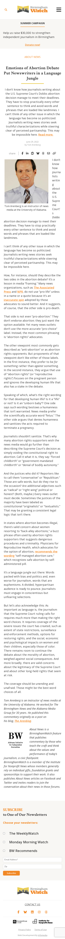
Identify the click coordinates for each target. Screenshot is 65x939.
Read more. (45, 134)
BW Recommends (23, 850)
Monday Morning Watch (28, 842)
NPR (20, 291)
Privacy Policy (24, 929)
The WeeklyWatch (24, 833)
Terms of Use (40, 929)
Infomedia (42, 935)
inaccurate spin (14, 300)
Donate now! (32, 44)
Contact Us (32, 904)
